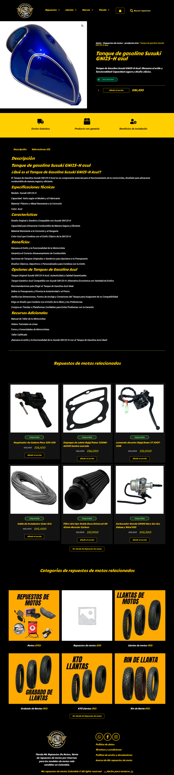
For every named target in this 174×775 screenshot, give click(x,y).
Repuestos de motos (113, 43)
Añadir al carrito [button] (34, 455)
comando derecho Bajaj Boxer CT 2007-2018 (138, 444)
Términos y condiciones (109, 750)
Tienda (102, 10)
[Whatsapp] (99, 737)
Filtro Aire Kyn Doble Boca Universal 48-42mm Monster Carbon (85, 525)
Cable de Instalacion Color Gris (34, 524)
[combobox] (143, 10)
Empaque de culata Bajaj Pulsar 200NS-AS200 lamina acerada (85, 444)
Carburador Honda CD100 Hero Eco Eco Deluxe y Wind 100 (138, 525)
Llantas (69, 10)
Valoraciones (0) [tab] (40, 149)
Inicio (98, 43)
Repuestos (51, 10)
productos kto (131, 43)
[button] (82, 25)
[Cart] (120, 11)
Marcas (86, 10)
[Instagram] (116, 737)
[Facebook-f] (107, 737)
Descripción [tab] (19, 149)
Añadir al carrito (116, 90)
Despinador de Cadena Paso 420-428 (34, 442)
